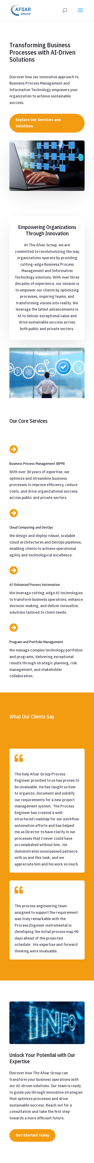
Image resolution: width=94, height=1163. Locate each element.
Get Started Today (32, 1135)
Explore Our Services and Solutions (38, 122)
